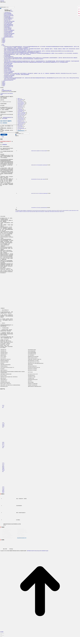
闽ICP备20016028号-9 (31, 550)
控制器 (30, 211)
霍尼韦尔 (63, 211)
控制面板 (36, 211)
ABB (17, 210)
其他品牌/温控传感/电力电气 (7, 117)
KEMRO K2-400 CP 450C (6, 101)
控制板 (32, 211)
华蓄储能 (19, 98)
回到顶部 (79, 7)
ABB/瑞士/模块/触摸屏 (20, 99)
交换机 (70, 210)
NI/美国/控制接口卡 (20, 116)
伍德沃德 (73, 210)
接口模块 (28, 211)
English (47, 550)
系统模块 (53, 211)
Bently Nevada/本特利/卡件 (21, 102)
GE (47, 210)
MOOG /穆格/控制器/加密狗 (21, 128)
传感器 (75, 210)
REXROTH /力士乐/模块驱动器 (21, 112)
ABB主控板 (19, 210)
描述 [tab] (3, 136)
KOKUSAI (53, 210)
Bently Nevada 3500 (39, 210)
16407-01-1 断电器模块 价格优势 (3, 424)
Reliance (55, 210)
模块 (40, 211)
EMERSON (43, 210)
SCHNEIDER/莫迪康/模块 (21, 110)
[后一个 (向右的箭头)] (1, 636)
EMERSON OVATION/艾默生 (21, 114)
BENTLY (31, 210)
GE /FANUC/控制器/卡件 (21, 101)
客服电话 (79, 9)
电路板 (48, 211)
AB (15, 210)
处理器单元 (17, 211)
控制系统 (34, 211)
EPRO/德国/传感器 (20, 109)
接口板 (26, 211)
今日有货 (4, 134)
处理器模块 (20, 211)
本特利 (39, 211)
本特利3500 (44, 550)
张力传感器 (23, 211)
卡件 (76, 210)
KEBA (3, 118)
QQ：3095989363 (3, 122)
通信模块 (61, 211)
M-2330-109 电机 (3, 406)
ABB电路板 (24, 210)
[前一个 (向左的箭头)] (0, 636)
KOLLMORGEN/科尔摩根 (21, 119)
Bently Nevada (34, 210)
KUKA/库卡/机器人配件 (20, 124)
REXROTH (58, 210)
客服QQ (79, 11)
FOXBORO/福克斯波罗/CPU (21, 103)
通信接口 (58, 211)
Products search (3, 7)
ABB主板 (22, 210)
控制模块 (5, 118)
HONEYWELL (50, 210)
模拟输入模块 (42, 211)
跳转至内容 (2, 0)
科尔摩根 (50, 211)
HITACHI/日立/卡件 (20, 127)
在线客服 (79, 15)
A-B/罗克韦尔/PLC (20, 100)
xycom (18, 129)
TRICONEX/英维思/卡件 (20, 104)
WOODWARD (66, 210)
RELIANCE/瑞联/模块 (20, 126)
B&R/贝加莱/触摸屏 (20, 111)
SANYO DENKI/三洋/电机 (21, 115)
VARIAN (64, 210)
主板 (69, 210)
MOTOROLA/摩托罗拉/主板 (21, 117)
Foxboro (46, 210)
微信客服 (79, 13)
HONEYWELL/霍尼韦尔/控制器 (21, 113)
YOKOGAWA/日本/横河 (20, 118)
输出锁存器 (55, 211)
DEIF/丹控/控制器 (20, 125)
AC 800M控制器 (28, 210)
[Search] (0, 8)
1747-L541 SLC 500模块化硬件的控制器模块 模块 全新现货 (3, 467)
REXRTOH (61, 210)
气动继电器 (46, 211)
